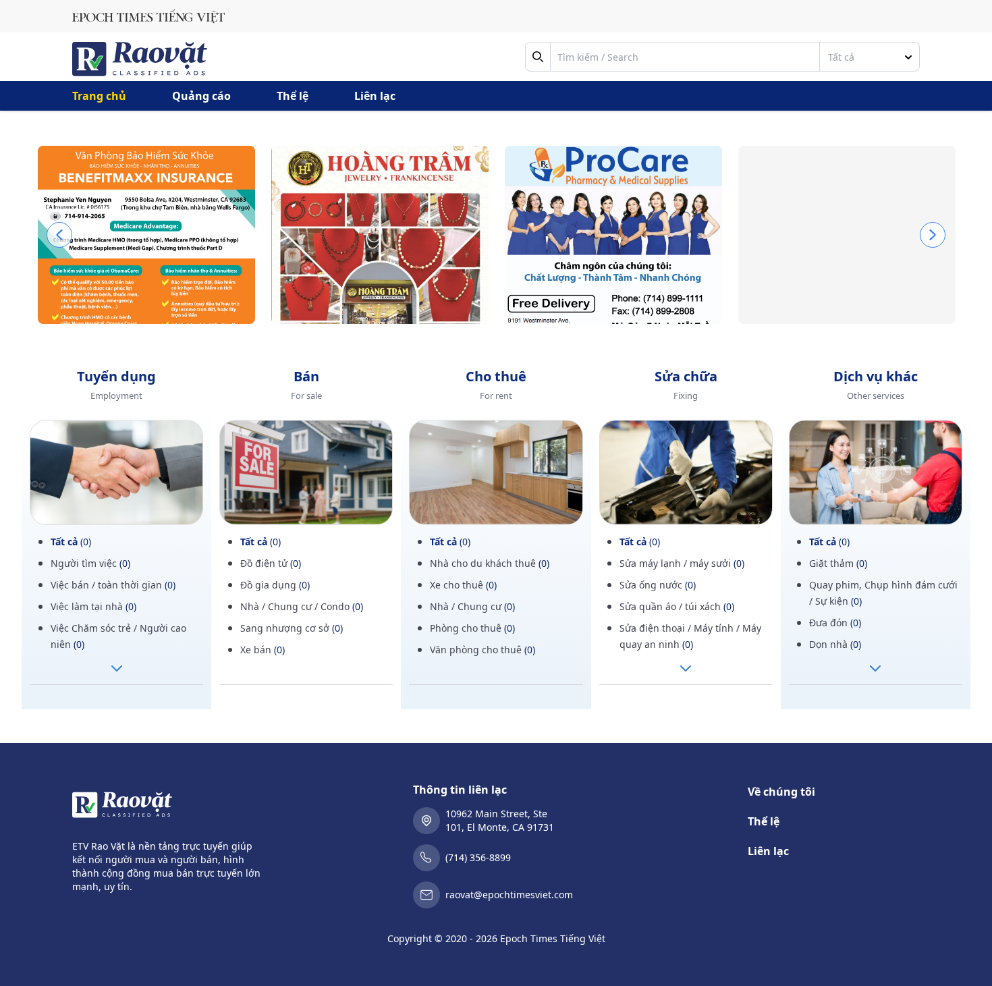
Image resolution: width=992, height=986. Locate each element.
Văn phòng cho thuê (482, 649)
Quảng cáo (201, 95)
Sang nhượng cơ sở (291, 628)
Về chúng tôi (781, 791)
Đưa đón (835, 622)
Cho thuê (496, 376)
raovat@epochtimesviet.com (509, 894)
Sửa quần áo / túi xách (676, 606)
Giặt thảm (838, 563)
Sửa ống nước (657, 584)
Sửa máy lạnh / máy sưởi (681, 563)
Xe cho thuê (463, 584)
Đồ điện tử (270, 563)
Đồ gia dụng (275, 584)
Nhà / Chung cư (472, 606)
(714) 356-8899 (478, 857)
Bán (306, 376)
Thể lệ (292, 95)
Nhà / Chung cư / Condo (301, 606)
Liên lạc (374, 95)
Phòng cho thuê (472, 628)
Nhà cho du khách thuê (489, 563)
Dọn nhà (835, 644)
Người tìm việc (90, 563)
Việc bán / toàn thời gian (113, 584)
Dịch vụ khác (875, 376)
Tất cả (71, 541)
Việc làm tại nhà (93, 606)
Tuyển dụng (116, 376)
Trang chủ (99, 95)
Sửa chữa (686, 376)
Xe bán (262, 649)
